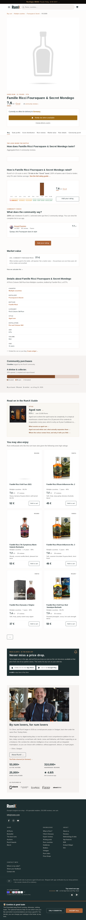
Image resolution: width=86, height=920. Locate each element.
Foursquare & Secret (16, 298)
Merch (9, 845)
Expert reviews (48, 836)
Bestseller (10, 834)
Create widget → (32, 351)
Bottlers (45, 848)
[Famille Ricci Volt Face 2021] (25, 467)
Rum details (62, 132)
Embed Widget (68, 845)
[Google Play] (77, 895)
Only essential (55, 910)
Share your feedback (14, 869)
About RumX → (18, 755)
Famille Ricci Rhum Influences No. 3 (60, 545)
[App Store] (72, 895)
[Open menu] (9, 7)
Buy (8, 132)
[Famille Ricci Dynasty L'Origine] (25, 588)
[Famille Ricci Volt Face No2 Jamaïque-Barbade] (61, 588)
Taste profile (16, 132)
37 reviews (20, 493)
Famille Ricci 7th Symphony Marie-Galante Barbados (23, 546)
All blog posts (47, 839)
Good (18, 103)
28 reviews (57, 553)
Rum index (46, 853)
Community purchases (76, 132)
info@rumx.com (13, 815)
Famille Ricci (13, 304)
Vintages (46, 850)
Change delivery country (43, 123)
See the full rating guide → (40, 176)
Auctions (10, 839)
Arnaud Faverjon (20, 226)
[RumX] (16, 7)
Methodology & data (69, 836)
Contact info (11, 871)
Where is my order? (13, 866)
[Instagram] (13, 821)
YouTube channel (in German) (21, 759)
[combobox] (47, 7)
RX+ (64, 848)
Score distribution (28, 132)
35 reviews (57, 613)
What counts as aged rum (39, 426)
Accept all (74, 910)
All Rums (10, 831)
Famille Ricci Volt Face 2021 (21, 484)
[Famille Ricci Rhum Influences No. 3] (61, 528)
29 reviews (20, 553)
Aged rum (11, 94)
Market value (52, 132)
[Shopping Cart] (77, 7)
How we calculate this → (15, 269)
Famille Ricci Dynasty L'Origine (22, 605)
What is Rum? (47, 831)
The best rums (12, 836)
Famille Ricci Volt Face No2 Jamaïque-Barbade (57, 606)
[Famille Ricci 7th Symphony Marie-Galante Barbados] (25, 528)
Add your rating (67, 198)
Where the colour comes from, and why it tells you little (49, 432)
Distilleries (46, 845)
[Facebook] (9, 821)
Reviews (66, 834)
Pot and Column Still (16, 325)
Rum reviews (41, 132)
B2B (64, 842)
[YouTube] (18, 821)
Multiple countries (15, 291)
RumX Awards (11, 842)
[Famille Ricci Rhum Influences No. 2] (61, 467)
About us (66, 831)
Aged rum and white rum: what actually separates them (49, 429)
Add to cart (34, 503)
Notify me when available (45, 118)
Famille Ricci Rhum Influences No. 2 (60, 484)
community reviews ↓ (31, 104)
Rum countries (48, 842)
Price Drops (47, 856)
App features (67, 839)
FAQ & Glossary (48, 834)
